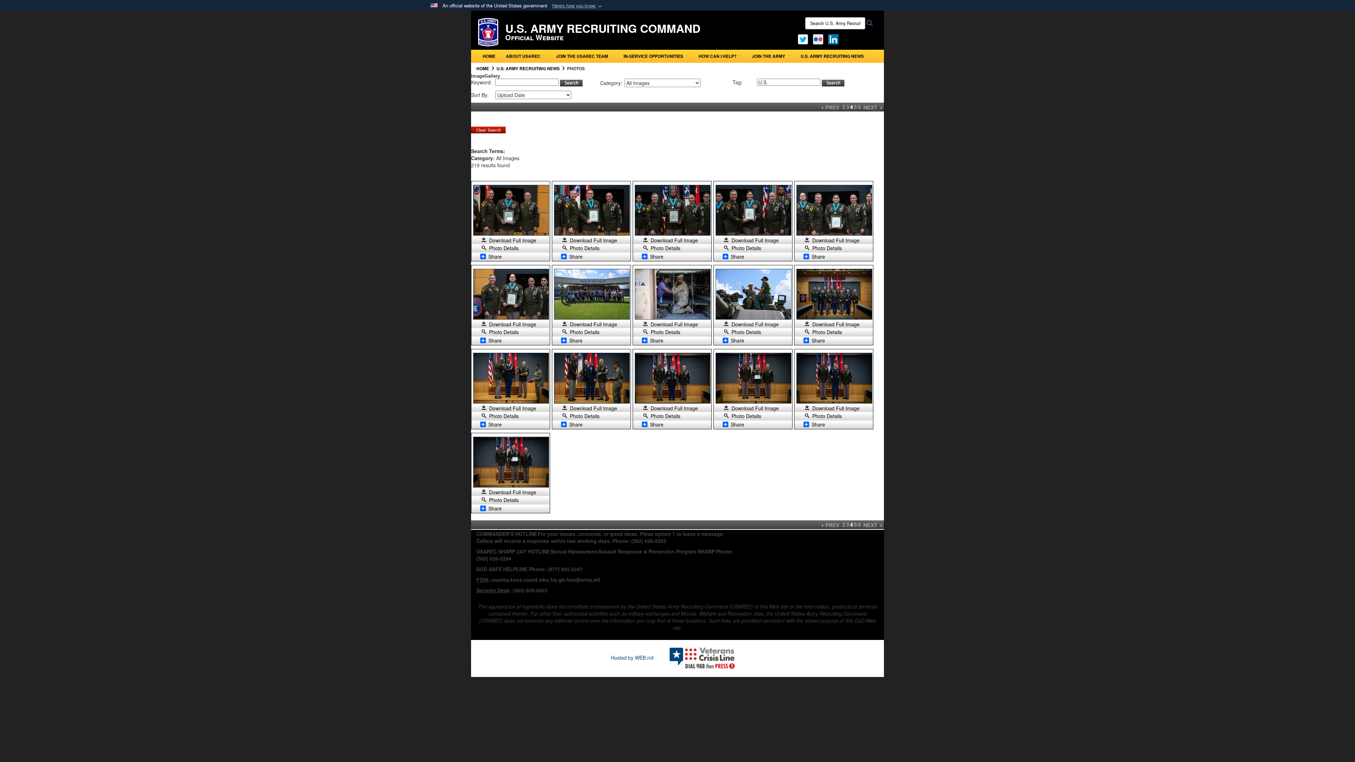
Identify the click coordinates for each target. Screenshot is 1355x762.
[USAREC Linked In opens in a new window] (834, 38)
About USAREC (523, 56)
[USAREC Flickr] (818, 38)
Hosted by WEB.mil (632, 657)
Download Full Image (512, 240)
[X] (803, 38)
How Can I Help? (717, 56)
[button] (577, 6)
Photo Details (504, 248)
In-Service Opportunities (653, 56)
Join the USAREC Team (582, 56)
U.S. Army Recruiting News (832, 56)
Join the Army (768, 56)
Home (489, 56)
